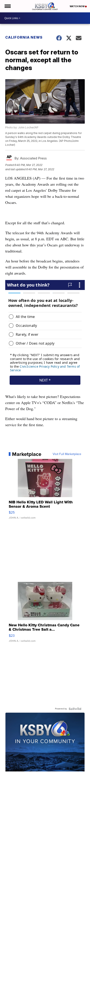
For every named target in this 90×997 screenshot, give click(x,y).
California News (24, 37)
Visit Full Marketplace (67, 454)
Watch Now (77, 6)
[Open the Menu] (7, 6)
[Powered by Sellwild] (75, 708)
